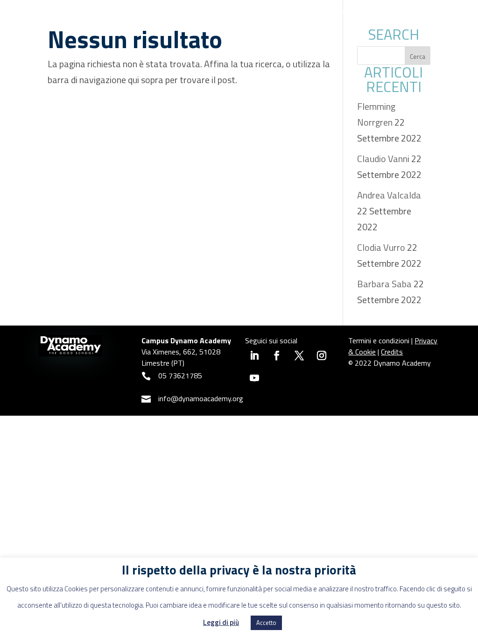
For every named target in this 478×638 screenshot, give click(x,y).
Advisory (356, 9)
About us (233, 9)
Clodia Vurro (381, 247)
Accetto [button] (266, 622)
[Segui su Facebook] (276, 355)
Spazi (181, 9)
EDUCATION (295, 9)
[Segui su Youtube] (254, 378)
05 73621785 (180, 375)
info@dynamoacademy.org (200, 398)
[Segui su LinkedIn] (254, 355)
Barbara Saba (384, 283)
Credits (392, 351)
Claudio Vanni (383, 158)
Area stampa (407, 22)
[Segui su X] (299, 355)
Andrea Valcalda (389, 195)
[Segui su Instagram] (321, 355)
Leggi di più (221, 622)
